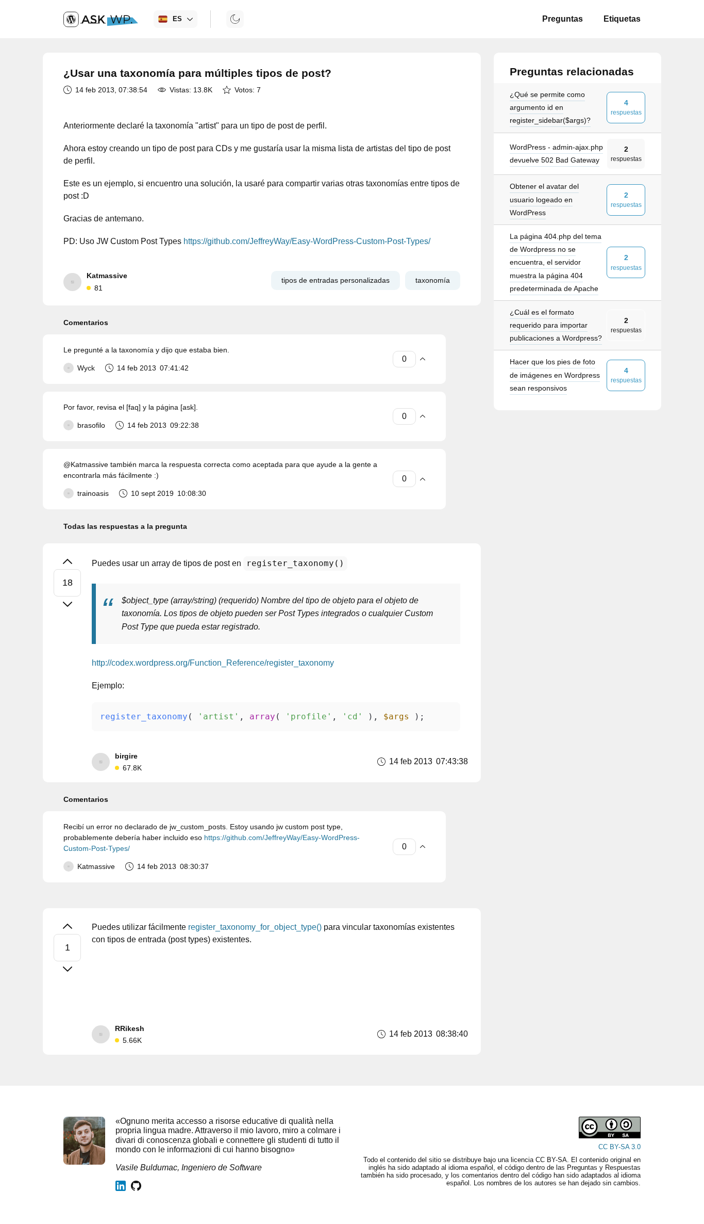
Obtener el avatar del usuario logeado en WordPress (544, 200)
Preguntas (562, 18)
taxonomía (432, 280)
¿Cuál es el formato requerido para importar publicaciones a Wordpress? (556, 325)
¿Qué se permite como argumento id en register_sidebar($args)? (550, 107)
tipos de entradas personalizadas (335, 280)
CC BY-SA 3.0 (619, 1147)
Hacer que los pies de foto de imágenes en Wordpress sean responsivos (555, 375)
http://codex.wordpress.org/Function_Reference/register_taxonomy (213, 662)
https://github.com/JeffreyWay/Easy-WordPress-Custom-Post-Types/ (306, 241)
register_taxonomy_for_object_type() (255, 927)
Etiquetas (622, 18)
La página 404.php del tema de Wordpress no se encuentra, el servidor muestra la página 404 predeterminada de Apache (555, 262)
